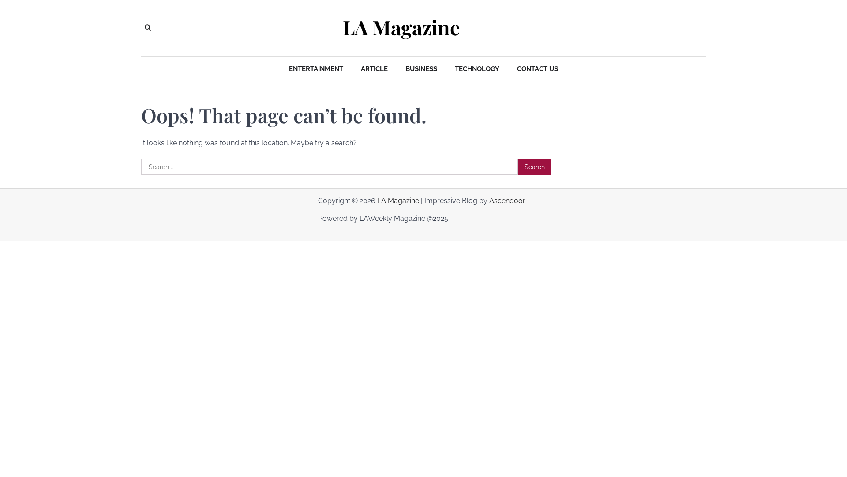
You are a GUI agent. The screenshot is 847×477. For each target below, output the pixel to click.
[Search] (147, 27)
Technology (477, 69)
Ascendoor (507, 201)
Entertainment (316, 69)
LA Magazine (401, 27)
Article (374, 69)
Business (421, 69)
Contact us (537, 69)
